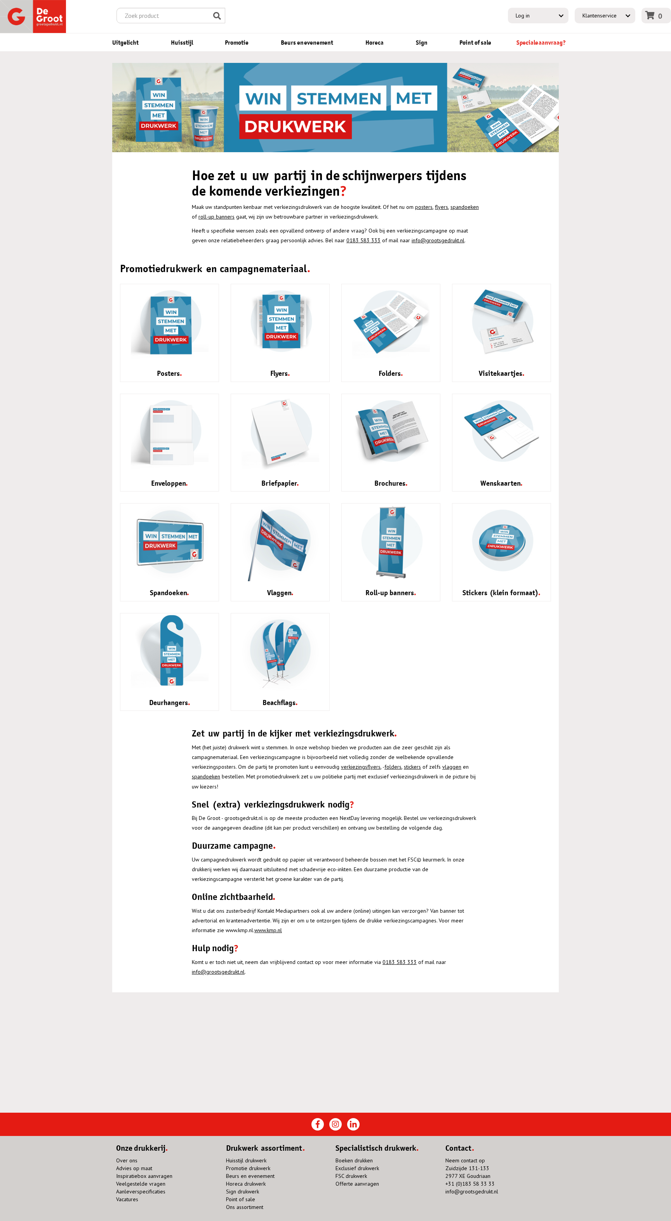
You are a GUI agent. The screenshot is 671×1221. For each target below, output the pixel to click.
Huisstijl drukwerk (246, 1160)
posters (424, 206)
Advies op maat (134, 1168)
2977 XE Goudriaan (467, 1175)
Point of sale (240, 1199)
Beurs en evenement (250, 1175)
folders (393, 766)
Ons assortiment (244, 1207)
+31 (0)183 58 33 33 (470, 1183)
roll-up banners (216, 216)
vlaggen (451, 766)
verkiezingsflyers (361, 766)
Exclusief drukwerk (357, 1168)
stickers (412, 766)
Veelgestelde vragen (140, 1183)
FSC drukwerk (351, 1175)
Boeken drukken (354, 1160)
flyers (441, 206)
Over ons (126, 1160)
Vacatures (127, 1199)
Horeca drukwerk (246, 1183)
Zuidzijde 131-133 (467, 1168)
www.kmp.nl (268, 930)
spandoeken (464, 206)
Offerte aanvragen (357, 1183)
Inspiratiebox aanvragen (144, 1175)
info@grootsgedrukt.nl (438, 240)
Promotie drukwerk (248, 1168)
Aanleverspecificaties (140, 1191)
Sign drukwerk (242, 1191)
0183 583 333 (363, 240)
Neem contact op (465, 1160)
